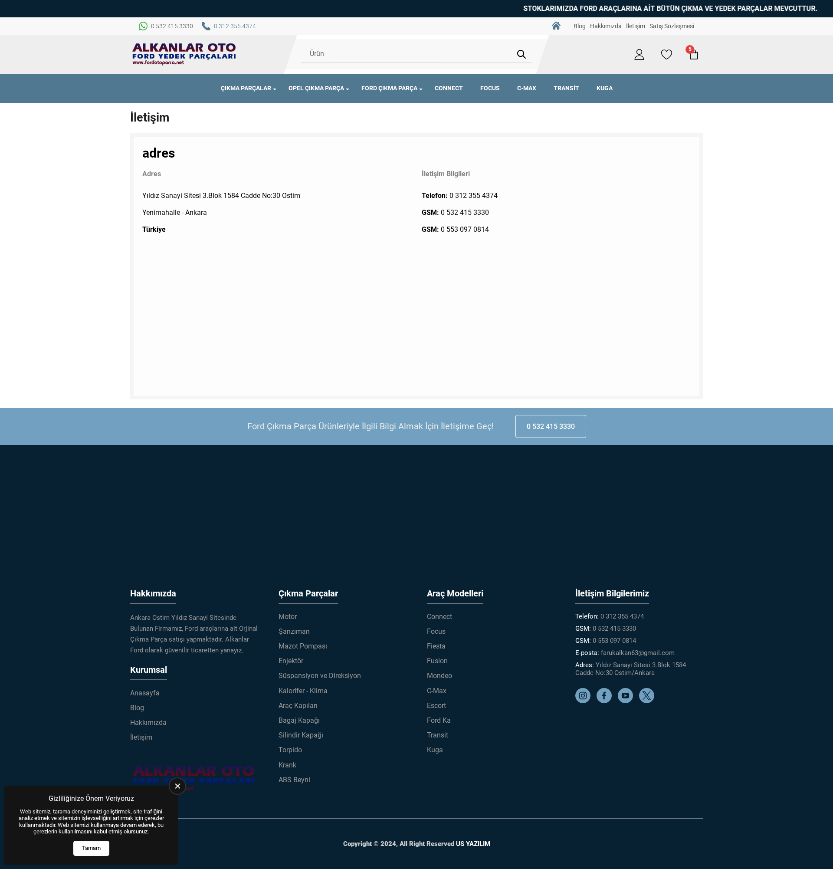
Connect (449, 88)
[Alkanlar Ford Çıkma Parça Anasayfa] (184, 54)
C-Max (526, 88)
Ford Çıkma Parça (389, 88)
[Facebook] (606, 701)
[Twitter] (649, 701)
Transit (566, 88)
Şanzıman (294, 631)
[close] (177, 786)
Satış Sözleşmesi (671, 26)
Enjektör (291, 661)
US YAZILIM (473, 844)
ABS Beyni (294, 780)
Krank (287, 765)
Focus (490, 88)
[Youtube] (627, 701)
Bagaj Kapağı (299, 720)
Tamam (91, 848)
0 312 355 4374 (473, 195)
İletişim (635, 26)
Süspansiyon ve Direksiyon (320, 676)
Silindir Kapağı (301, 735)
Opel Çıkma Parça (316, 88)
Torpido (290, 750)
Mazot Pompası (303, 646)
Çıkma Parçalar (246, 88)
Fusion (437, 661)
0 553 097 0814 (465, 229)
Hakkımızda (606, 26)
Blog (580, 26)
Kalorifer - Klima (303, 691)
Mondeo (439, 676)
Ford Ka (439, 720)
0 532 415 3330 (465, 212)
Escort (436, 705)
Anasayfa (556, 26)
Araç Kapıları (298, 705)
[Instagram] (585, 701)
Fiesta (436, 646)
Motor (288, 616)
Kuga (605, 88)
